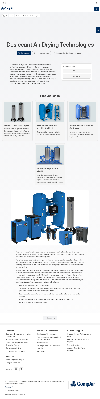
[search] (97, 3)
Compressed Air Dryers (14, 348)
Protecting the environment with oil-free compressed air (49, 338)
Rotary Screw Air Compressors (17, 339)
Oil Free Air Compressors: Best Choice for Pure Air (17, 344)
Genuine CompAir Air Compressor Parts (79, 335)
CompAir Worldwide (13, 363)
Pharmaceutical (42, 343)
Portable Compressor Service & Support (78, 340)
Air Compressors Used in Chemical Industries (49, 347)
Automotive (41, 351)
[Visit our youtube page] (21, 369)
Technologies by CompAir (15, 360)
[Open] (96, 9)
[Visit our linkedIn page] (16, 369)
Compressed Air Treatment (15, 351)
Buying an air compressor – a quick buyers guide (18, 335)
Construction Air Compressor (47, 334)
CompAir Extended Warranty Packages (77, 349)
